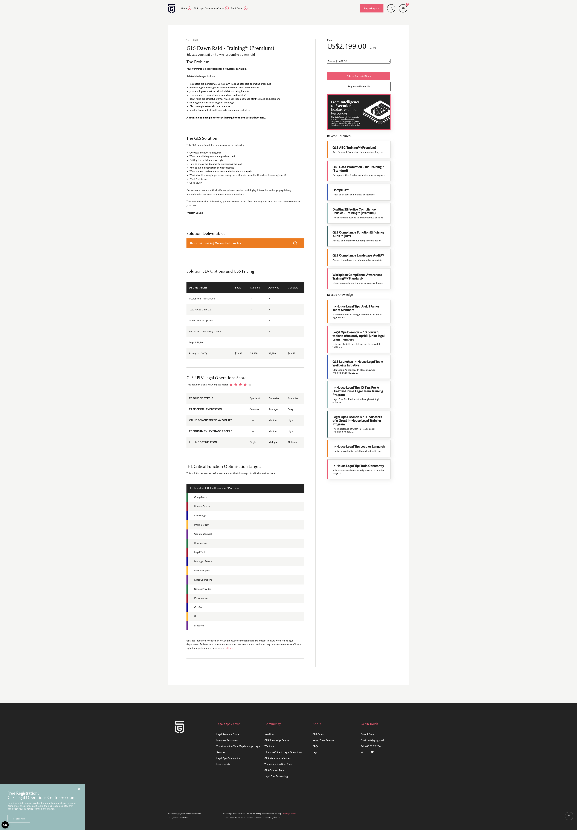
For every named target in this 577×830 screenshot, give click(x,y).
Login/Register (372, 8)
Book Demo (237, 8)
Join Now (269, 734)
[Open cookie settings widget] (5, 824)
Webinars (269, 746)
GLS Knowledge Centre (276, 740)
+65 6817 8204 (373, 746)
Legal (315, 752)
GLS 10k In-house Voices (277, 758)
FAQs (315, 746)
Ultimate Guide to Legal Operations (283, 752)
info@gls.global (376, 740)
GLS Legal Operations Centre (209, 8)
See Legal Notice (289, 813)
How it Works (223, 764)
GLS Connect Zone (274, 770)
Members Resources (227, 740)
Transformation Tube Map (230, 746)
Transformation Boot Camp (278, 764)
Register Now (19, 819)
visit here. (229, 648)
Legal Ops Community (228, 758)
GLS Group (318, 734)
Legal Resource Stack (227, 734)
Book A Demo (368, 734)
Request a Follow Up (359, 86)
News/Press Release (323, 740)
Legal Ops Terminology (276, 776)
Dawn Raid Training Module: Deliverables (215, 243)
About (183, 8)
